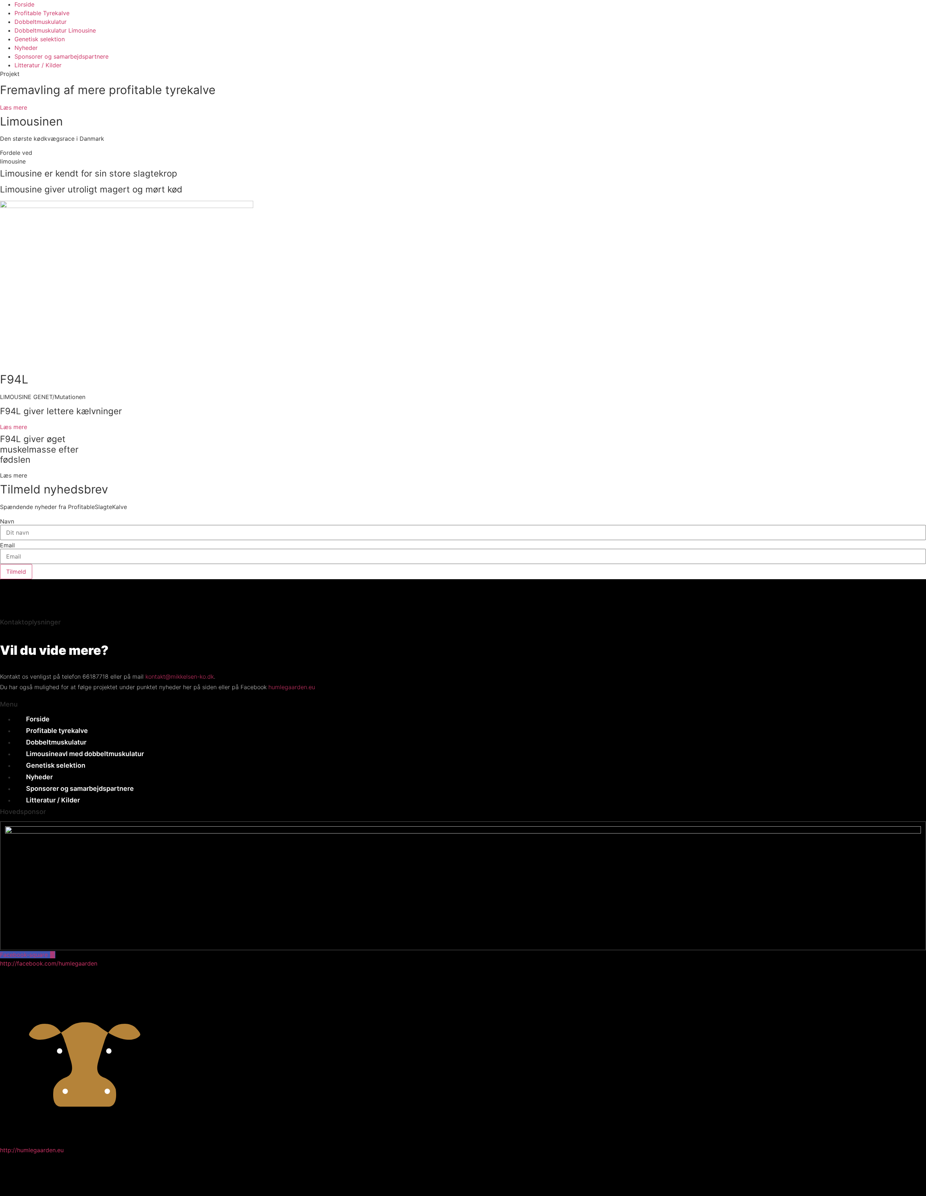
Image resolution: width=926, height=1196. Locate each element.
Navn (7, 521)
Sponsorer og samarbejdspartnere (61, 56)
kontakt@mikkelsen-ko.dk (179, 676)
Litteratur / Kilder (37, 65)
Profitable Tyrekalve (41, 13)
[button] (13, 475)
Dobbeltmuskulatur (40, 21)
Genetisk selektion (39, 39)
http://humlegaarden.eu (32, 1150)
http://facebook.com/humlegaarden (48, 963)
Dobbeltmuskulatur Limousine (55, 30)
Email (7, 545)
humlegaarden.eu (291, 687)
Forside (24, 4)
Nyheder (26, 47)
